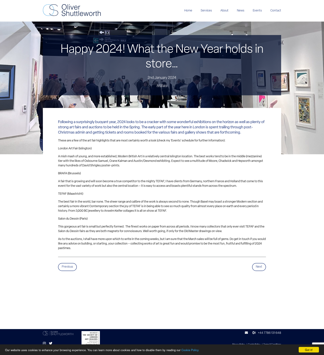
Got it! (309, 350)
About (224, 10)
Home (188, 10)
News (240, 10)
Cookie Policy (190, 350)
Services (206, 10)
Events (257, 10)
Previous (67, 266)
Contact (275, 10)
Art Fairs (162, 85)
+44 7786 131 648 (269, 333)
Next (259, 266)
